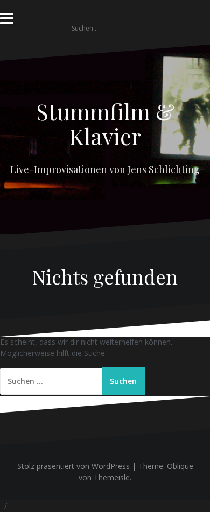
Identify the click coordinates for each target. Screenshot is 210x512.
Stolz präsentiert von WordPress (73, 466)
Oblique (180, 466)
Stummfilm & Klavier (105, 123)
